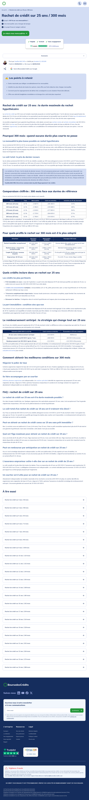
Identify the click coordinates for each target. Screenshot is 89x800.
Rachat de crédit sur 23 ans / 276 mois (17, 659)
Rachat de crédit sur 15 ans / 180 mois (17, 595)
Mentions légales (33, 731)
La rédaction (6, 733)
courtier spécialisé (42, 380)
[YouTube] (22, 693)
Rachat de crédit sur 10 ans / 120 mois (17, 555)
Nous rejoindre (7, 739)
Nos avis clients (20, 731)
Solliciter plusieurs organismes (12, 380)
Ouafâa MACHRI (19, 61)
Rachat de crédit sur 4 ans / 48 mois (16, 508)
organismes (13, 126)
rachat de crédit (10, 114)
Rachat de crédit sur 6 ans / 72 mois (16, 524)
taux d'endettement (79, 116)
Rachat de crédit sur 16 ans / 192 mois (17, 603)
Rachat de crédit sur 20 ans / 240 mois (17, 635)
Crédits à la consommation (14, 288)
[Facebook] (27, 693)
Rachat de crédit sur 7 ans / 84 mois (16, 532)
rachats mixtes (57, 122)
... (7, 10)
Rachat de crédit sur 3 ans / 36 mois (16, 500)
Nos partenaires (20, 733)
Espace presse (20, 736)
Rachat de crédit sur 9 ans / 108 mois (17, 547)
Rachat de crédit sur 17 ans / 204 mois (17, 611)
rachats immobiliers (70, 122)
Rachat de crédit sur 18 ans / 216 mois (17, 619)
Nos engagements (8, 736)
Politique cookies (33, 736)
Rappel (5, 742)
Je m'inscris (75, 710)
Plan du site (32, 739)
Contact (18, 739)
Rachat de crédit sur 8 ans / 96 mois (16, 540)
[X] (31, 693)
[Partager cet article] (5, 69)
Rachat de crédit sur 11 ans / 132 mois (17, 563)
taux (13, 124)
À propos (5, 731)
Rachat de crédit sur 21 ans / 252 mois (17, 643)
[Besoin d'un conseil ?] (80, 3)
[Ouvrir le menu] (85, 3)
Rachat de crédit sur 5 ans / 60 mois (16, 516)
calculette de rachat (9, 350)
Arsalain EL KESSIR (40, 61)
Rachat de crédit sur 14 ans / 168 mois (17, 587)
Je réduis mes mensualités (14, 33)
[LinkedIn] (18, 693)
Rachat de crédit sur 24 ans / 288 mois (17, 667)
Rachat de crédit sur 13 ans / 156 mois (17, 579)
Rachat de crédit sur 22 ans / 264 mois (17, 651)
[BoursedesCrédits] (16, 685)
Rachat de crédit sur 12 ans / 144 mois (17, 571)
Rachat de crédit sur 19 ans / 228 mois (17, 627)
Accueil (4, 10)
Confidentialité (32, 733)
